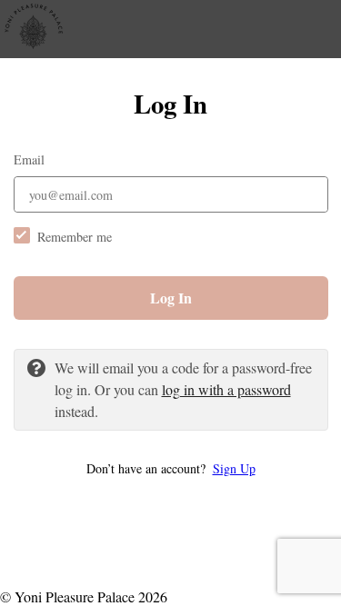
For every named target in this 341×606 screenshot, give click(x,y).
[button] (171, 468)
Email (29, 159)
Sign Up (234, 468)
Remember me (74, 236)
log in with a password (226, 389)
